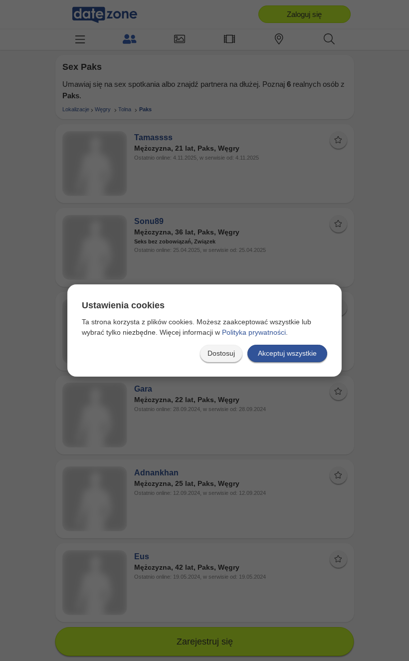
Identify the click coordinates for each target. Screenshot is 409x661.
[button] (221, 353)
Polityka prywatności (254, 332)
